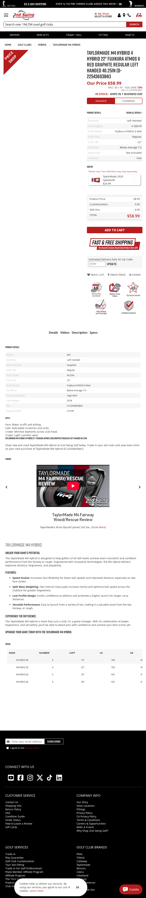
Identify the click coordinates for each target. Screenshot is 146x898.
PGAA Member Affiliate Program (24, 872)
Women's (139, 5)
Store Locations (86, 805)
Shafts (129, 35)
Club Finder (12, 886)
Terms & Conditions (88, 820)
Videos (64, 333)
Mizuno (81, 868)
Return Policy (13, 809)
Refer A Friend (85, 827)
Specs (94, 333)
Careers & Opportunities (91, 823)
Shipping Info (13, 805)
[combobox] (65, 24)
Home (8, 44)
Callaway (82, 861)
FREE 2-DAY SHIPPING (25, 3)
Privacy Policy (32, 747)
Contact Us (11, 802)
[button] (130, 889)
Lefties (11, 5)
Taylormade (83, 864)
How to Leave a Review (18, 823)
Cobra (80, 872)
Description (79, 333)
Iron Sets (43, 35)
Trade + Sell (74, 35)
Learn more (36, 890)
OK (77, 887)
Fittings (81, 809)
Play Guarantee (14, 857)
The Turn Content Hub (18, 879)
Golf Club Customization (19, 861)
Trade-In (10, 854)
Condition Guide (15, 816)
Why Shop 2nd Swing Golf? (92, 830)
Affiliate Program (15, 875)
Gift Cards (11, 827)
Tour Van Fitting (14, 864)
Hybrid (42, 44)
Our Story (82, 802)
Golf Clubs (25, 44)
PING (79, 854)
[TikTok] (49, 778)
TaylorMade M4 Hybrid (66, 44)
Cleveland (82, 875)
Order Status (13, 820)
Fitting (103, 35)
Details (53, 333)
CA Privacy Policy (86, 816)
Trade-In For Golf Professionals (23, 868)
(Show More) (98, 527)
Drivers (15, 35)
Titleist (81, 857)
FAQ (7, 813)
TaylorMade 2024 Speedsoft (113, 178)
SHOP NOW (117, 3)
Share (136, 274)
